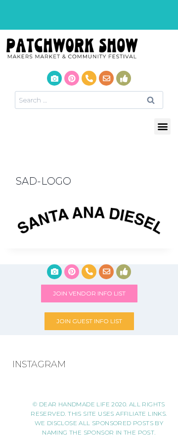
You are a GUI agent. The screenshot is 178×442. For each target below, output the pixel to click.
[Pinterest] (71, 78)
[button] (162, 126)
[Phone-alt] (89, 78)
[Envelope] (106, 78)
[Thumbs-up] (123, 78)
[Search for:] (89, 99)
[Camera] (54, 78)
